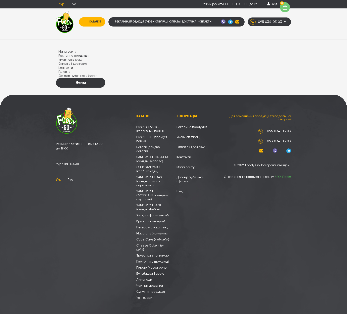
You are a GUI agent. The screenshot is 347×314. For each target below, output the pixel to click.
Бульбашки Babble (150, 273)
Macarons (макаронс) (152, 233)
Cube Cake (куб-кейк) (152, 239)
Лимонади (144, 279)
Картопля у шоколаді (152, 261)
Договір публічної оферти (77, 76)
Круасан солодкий (150, 221)
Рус (73, 4)
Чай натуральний (149, 285)
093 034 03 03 (279, 141)
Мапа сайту (67, 51)
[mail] (237, 21)
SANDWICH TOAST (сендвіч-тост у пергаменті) (150, 181)
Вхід (273, 4)
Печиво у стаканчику (152, 227)
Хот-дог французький (152, 215)
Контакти (204, 21)
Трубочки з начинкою (152, 255)
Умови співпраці (156, 21)
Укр (61, 4)
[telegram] (230, 21)
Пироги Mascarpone (151, 267)
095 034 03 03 (270, 22)
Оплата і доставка (182, 21)
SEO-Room (283, 177)
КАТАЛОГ (95, 21)
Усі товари (144, 298)
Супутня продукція (150, 292)
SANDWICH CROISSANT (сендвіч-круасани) (152, 195)
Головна (64, 72)
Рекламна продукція (129, 21)
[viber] (223, 21)
